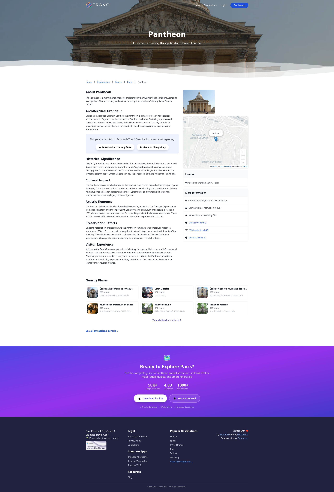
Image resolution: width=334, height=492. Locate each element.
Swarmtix (224, 434)
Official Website (196, 222)
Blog (130, 477)
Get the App (239, 5)
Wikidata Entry (196, 237)
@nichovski (242, 434)
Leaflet (214, 166)
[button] (215, 139)
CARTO (244, 166)
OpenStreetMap (225, 166)
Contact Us (133, 444)
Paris (129, 82)
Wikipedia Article (197, 230)
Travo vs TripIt (135, 465)
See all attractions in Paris (101, 330)
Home (197, 5)
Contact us (243, 438)
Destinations (210, 5)
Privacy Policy (134, 440)
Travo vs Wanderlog (137, 461)
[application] (215, 142)
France (118, 82)
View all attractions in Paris (165, 320)
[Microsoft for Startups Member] (96, 445)
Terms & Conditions (137, 436)
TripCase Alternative (138, 456)
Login (223, 5)
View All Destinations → (181, 461)
